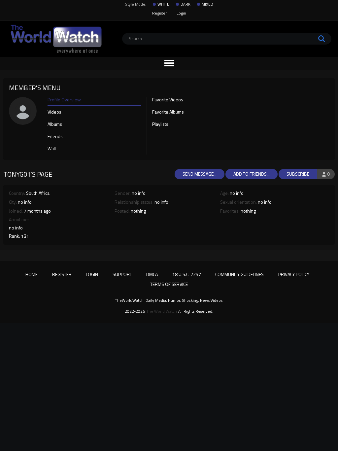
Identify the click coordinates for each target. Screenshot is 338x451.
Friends (55, 137)
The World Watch (161, 311)
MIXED (207, 4)
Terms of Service (169, 284)
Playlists (160, 124)
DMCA (152, 274)
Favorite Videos (167, 100)
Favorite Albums (168, 112)
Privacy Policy (293, 274)
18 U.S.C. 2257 (186, 274)
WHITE (163, 4)
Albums (55, 124)
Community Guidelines (239, 274)
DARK (185, 4)
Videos (54, 112)
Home (31, 274)
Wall (52, 149)
